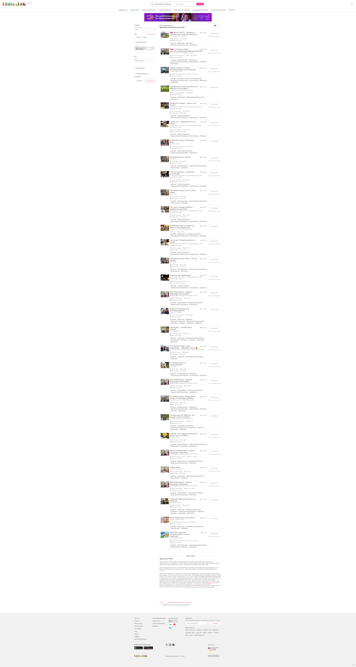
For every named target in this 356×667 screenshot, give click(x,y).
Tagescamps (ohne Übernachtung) (179, 602)
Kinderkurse (123, 10)
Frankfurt (205, 630)
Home (161, 602)
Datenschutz (156, 621)
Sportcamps (194, 587)
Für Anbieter (138, 628)
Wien (186, 635)
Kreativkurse (210, 587)
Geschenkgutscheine (218, 10)
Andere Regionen (199, 635)
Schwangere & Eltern (200, 10)
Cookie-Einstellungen (158, 623)
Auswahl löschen (151, 34)
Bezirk (135, 58)
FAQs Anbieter (138, 626)
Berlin (187, 630)
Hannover (199, 632)
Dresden (210, 632)
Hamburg (199, 630)
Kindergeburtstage (149, 10)
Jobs (135, 631)
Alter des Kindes (138, 27)
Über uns (137, 618)
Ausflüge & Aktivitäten (182, 10)
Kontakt (136, 621)
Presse (136, 634)
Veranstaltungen (165, 10)
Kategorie (136, 45)
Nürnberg (216, 632)
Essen (193, 632)
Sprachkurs (211, 582)
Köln (210, 630)
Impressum (155, 626)
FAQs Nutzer (138, 623)
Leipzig (205, 632)
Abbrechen (139, 80)
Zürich (191, 635)
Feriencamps (134, 10)
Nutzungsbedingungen (159, 618)
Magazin (232, 10)
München (192, 630)
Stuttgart (188, 632)
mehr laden (190, 556)
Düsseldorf (215, 630)
